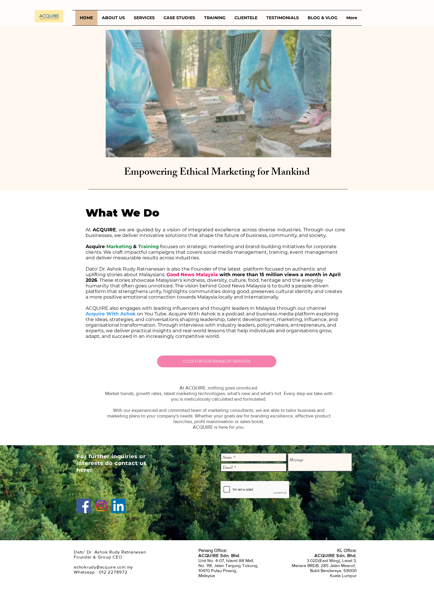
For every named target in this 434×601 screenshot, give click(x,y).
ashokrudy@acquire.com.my (103, 566)
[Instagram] (101, 506)
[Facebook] (83, 506)
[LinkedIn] (118, 506)
